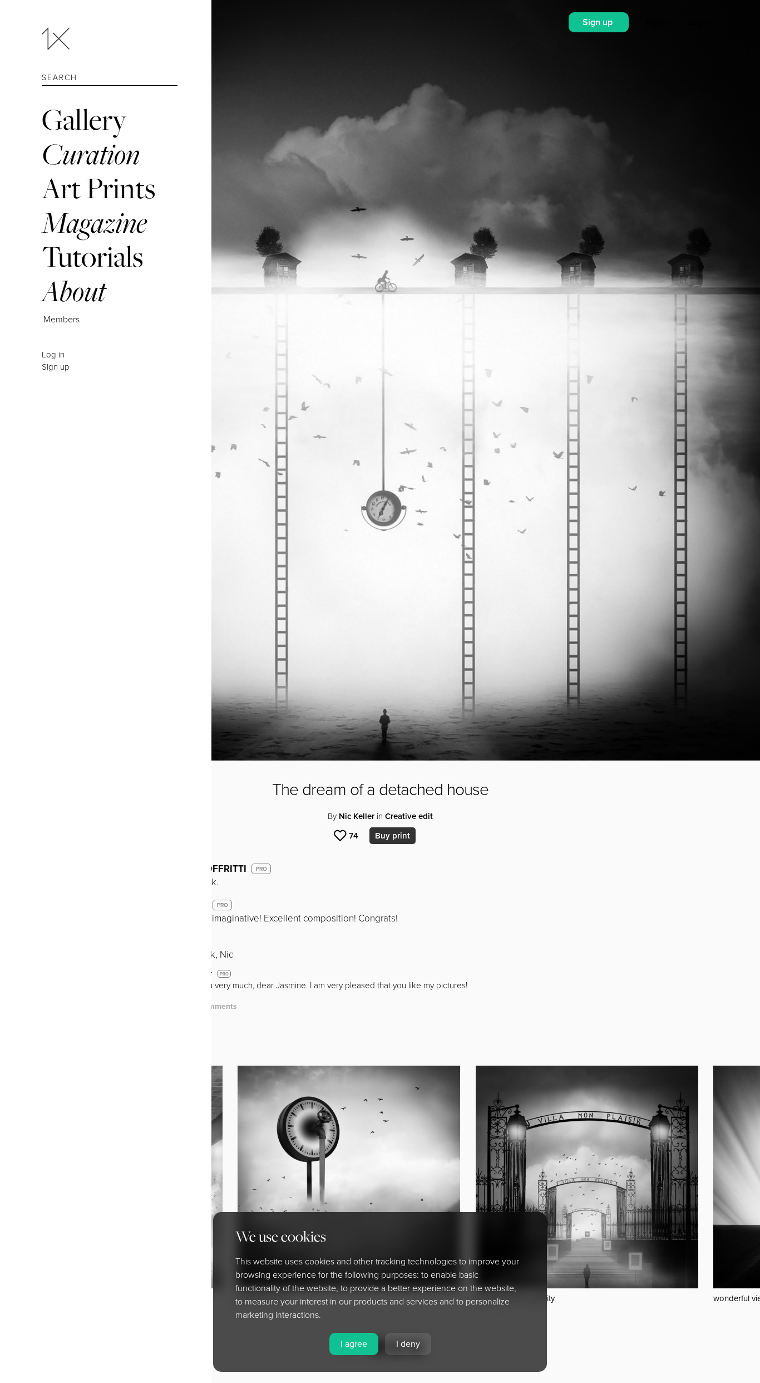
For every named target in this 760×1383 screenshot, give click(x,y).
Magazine (94, 222)
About (74, 291)
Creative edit (409, 816)
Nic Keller (356, 816)
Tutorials (92, 256)
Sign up (56, 367)
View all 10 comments (197, 1006)
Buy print (392, 836)
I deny (408, 1344)
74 (353, 836)
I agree (353, 1344)
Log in (53, 355)
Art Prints (98, 188)
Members (61, 319)
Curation (91, 154)
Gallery (84, 119)
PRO (261, 869)
